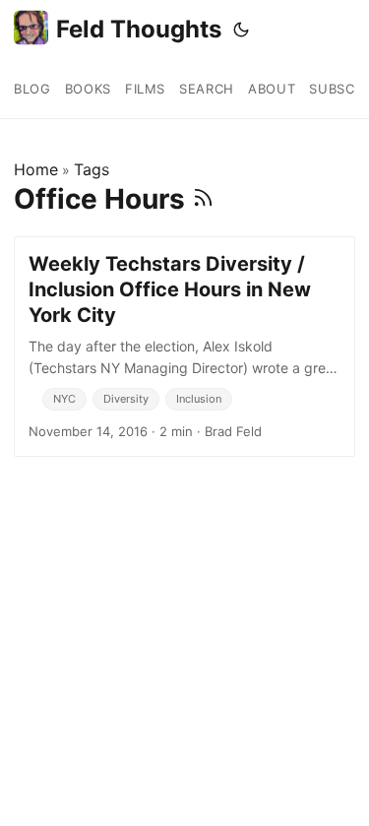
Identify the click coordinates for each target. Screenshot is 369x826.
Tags (91, 169)
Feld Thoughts (138, 29)
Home (36, 169)
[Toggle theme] (241, 29)
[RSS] (203, 199)
